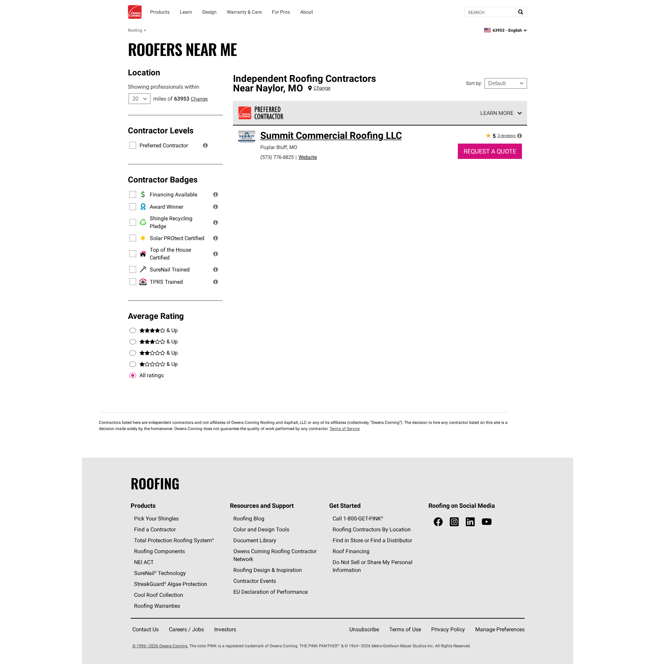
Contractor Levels (160, 130)
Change (199, 98)
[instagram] (454, 522)
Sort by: (474, 83)
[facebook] (438, 522)
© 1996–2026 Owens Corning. (160, 645)
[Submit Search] (521, 12)
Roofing (135, 30)
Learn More (496, 112)
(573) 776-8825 (277, 157)
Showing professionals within (163, 86)
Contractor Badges (163, 179)
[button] (205, 145)
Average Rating (156, 316)
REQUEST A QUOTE (490, 151)
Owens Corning (135, 12)
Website (308, 157)
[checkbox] (132, 375)
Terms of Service (345, 428)
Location (144, 72)
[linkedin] (470, 522)
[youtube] (486, 522)
